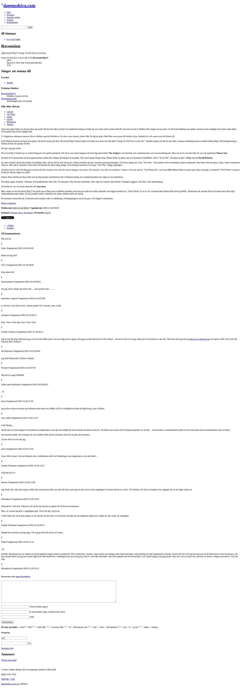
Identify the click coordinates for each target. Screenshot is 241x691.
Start (9, 12)
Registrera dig (7, 648)
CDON (10, 112)
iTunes (10, 119)
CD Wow (11, 114)
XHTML (5, 679)
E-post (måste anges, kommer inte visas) (47, 612)
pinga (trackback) (23, 576)
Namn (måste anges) (39, 606)
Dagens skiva (16, 213)
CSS (13, 679)
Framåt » (11, 228)
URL (32, 617)
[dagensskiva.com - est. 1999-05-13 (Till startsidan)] (18, 5)
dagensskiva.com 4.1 (10, 684)
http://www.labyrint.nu (200, 339)
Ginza (9, 117)
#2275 (48, 213)
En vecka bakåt (13, 39)
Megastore (11, 122)
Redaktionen (12, 22)
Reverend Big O (8, 93)
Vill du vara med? (9, 660)
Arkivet (10, 20)
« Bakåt (10, 225)
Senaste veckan (13, 17)
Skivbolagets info (8, 98)
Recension (28, 213)
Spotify (10, 83)
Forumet (10, 15)
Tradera (10, 124)
